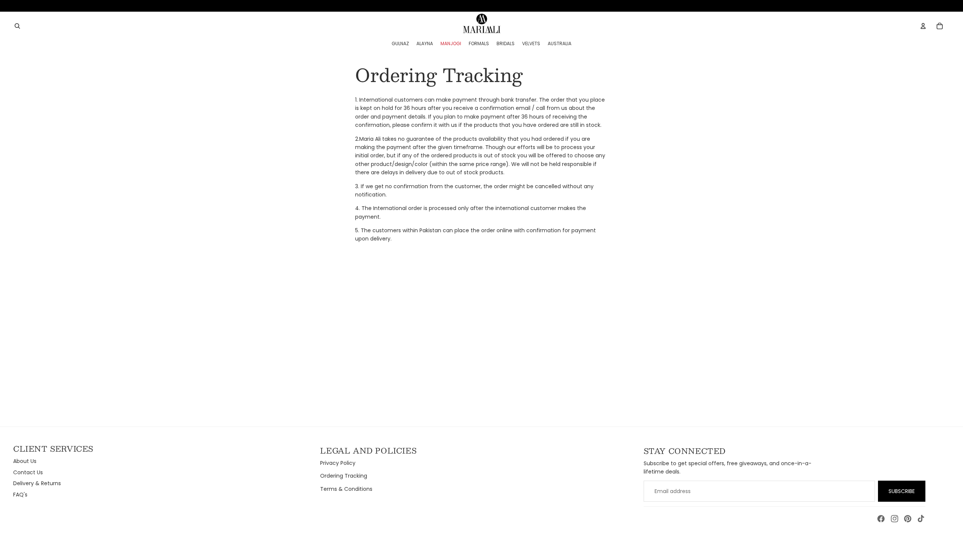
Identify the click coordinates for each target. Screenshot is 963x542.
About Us (24, 461)
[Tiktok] (920, 518)
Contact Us (28, 472)
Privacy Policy (337, 463)
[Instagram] (894, 518)
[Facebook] (881, 518)
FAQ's (20, 494)
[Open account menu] (923, 26)
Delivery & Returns (37, 483)
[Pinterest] (907, 518)
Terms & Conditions (346, 489)
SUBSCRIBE (902, 491)
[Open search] (17, 26)
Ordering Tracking (343, 476)
